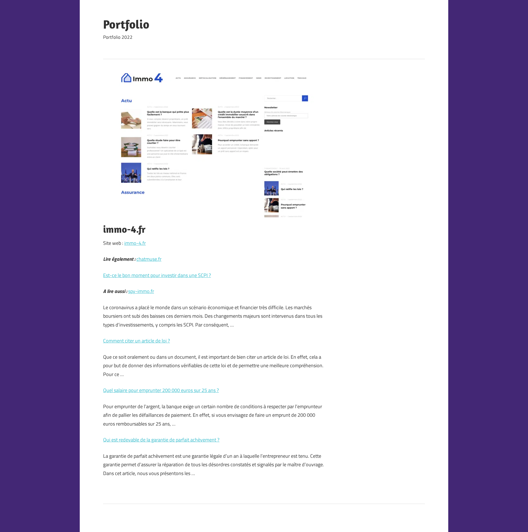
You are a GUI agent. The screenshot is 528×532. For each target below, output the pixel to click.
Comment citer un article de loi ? (136, 340)
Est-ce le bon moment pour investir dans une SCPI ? (157, 275)
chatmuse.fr (148, 259)
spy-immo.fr (141, 291)
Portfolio (126, 24)
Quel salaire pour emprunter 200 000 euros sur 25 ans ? (161, 390)
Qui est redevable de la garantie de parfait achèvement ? (161, 439)
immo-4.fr (135, 243)
